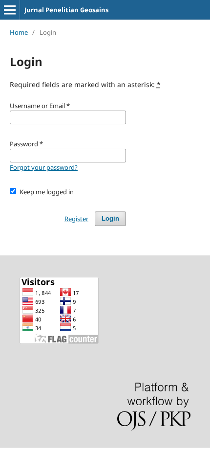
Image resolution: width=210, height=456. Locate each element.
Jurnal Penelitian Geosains (66, 9)
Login (110, 218)
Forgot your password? (44, 167)
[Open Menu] (10, 10)
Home (19, 32)
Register (76, 218)
